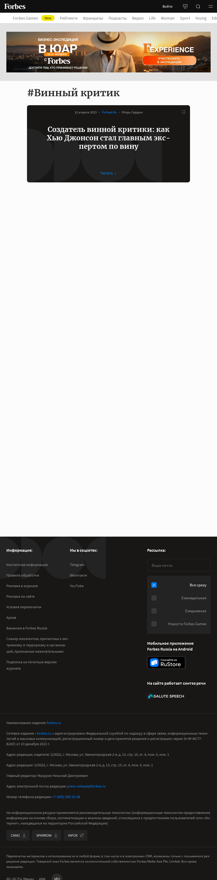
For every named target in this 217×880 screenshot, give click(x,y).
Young (200, 18)
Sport (185, 18)
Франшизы (93, 18)
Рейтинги (69, 18)
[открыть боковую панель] (185, 6)
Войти (167, 6)
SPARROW (44, 835)
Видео (138, 18)
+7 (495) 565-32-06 (66, 796)
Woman (168, 18)
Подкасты (117, 18)
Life (152, 18)
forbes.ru (54, 722)
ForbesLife (109, 112)
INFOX (73, 835)
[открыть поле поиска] (198, 6)
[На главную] (14, 6)
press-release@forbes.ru (86, 786)
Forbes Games (32, 18)
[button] (210, 6)
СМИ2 (15, 835)
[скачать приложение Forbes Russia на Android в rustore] (166, 662)
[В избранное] (183, 112)
